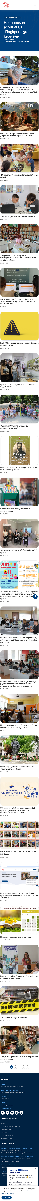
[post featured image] (19, 70)
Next (27, 1067)
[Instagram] (17, 1113)
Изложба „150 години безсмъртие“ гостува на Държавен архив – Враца (18, 468)
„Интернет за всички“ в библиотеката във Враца (18, 551)
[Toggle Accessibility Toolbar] (35, 596)
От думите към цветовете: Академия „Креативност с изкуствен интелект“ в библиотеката (17, 301)
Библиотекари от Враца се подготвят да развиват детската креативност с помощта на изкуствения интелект (18, 683)
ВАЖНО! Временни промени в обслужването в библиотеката (19, 344)
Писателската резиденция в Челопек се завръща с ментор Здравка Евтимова (17, 134)
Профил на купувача (7, 1135)
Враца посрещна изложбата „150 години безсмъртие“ (17, 385)
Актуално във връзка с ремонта (13, 1017)
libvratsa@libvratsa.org (7, 1105)
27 (23, 1067)
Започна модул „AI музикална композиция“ (17, 216)
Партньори (4, 1132)
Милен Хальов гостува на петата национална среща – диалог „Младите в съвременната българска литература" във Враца (18, 90)
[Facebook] (3, 1113)
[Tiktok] (21, 1113)
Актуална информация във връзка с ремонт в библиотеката (19, 1057)
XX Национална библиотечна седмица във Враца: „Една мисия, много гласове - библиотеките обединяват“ (17, 810)
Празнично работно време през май (15, 937)
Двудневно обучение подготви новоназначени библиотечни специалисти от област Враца (18, 257)
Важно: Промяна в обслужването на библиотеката (15, 509)
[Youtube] (12, 1113)
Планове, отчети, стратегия (10, 1126)
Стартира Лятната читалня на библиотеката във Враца (14, 427)
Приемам (7, 1197)
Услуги (3, 1123)
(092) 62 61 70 (5, 1099)
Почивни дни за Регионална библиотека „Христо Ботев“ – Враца (17, 767)
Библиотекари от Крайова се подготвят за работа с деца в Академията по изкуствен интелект (19, 639)
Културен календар (7, 1129)
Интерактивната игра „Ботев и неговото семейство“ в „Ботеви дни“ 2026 (18, 726)
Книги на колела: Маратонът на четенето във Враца (18, 852)
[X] (7, 1113)
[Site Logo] (5, 5)
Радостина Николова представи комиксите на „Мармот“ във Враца (19, 977)
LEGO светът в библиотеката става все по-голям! (19, 176)
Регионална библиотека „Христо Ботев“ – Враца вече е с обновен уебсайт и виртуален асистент (19, 895)
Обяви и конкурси (6, 1138)
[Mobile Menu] (35, 5)
